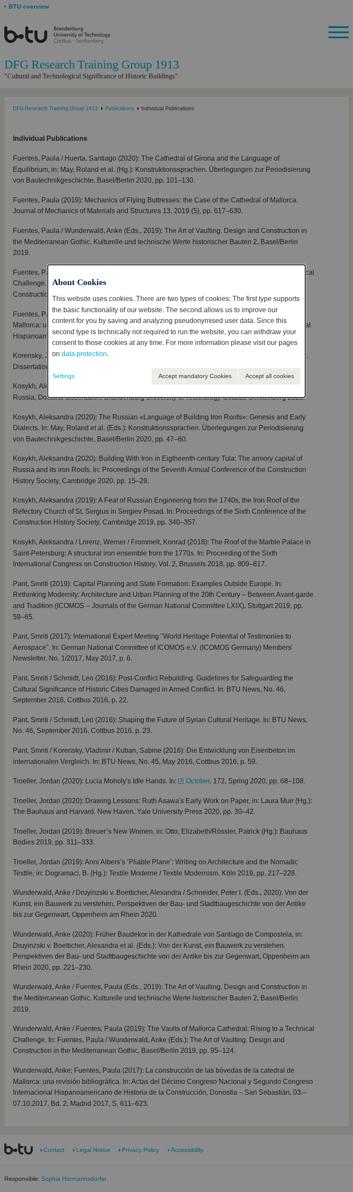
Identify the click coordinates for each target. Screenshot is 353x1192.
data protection (84, 353)
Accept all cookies (269, 375)
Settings (63, 375)
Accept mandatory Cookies (195, 375)
